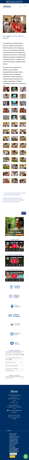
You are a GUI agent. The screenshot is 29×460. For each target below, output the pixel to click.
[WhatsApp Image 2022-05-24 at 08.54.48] (23, 181)
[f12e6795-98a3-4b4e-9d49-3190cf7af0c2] (14, 117)
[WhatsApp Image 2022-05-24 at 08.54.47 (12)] (23, 145)
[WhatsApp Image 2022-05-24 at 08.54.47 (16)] (6, 160)
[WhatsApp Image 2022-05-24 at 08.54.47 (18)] (23, 160)
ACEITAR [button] (12, 456)
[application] (14, 246)
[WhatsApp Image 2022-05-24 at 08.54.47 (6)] (23, 131)
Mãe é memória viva (11, 362)
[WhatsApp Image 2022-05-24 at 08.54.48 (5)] (14, 181)
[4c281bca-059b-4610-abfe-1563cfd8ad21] (6, 89)
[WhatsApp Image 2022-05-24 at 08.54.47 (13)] (6, 152)
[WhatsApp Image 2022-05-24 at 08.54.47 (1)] (6, 124)
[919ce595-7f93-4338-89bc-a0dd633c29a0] (14, 103)
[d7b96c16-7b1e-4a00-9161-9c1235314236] (23, 110)
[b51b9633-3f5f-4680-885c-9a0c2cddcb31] (23, 103)
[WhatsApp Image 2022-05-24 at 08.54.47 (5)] (14, 131)
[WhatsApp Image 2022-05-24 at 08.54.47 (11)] (14, 145)
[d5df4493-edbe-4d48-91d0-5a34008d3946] (14, 110)
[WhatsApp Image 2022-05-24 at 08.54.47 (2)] (14, 124)
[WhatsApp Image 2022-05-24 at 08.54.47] (23, 167)
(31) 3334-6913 (14, 405)
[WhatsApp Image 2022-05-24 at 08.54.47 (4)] (6, 131)
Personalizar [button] (13, 453)
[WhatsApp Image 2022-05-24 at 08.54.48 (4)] (6, 181)
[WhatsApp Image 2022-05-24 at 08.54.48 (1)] (6, 174)
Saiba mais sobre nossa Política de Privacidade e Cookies (14, 416)
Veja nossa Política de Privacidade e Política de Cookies (14, 450)
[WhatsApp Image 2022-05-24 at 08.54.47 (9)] (23, 138)
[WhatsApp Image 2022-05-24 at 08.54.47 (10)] (6, 145)
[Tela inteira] (22, 250)
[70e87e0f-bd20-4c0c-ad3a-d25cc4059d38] (23, 96)
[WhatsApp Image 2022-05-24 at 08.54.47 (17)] (14, 160)
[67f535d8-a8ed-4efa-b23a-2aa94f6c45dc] (14, 96)
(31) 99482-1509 (11, 407)
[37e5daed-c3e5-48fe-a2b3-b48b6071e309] (23, 89)
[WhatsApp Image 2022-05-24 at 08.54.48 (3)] (23, 174)
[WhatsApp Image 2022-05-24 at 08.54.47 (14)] (14, 152)
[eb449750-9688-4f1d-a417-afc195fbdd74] (6, 117)
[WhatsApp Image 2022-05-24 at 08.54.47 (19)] (6, 167)
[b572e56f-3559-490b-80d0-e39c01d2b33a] (6, 110)
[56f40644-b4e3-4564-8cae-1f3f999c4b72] (6, 96)
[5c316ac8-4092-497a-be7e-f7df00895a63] (14, 89)
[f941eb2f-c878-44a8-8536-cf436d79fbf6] (23, 117)
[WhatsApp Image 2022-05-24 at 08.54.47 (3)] (23, 124)
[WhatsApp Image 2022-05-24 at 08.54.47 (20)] (14, 167)
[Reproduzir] (7, 250)
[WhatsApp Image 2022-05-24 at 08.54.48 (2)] (14, 174)
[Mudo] (19, 250)
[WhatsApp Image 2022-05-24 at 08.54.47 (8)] (14, 138)
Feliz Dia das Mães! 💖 (11, 365)
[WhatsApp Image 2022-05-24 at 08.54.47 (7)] (6, 138)
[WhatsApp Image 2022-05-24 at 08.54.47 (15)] (23, 152)
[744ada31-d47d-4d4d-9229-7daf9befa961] (6, 103)
